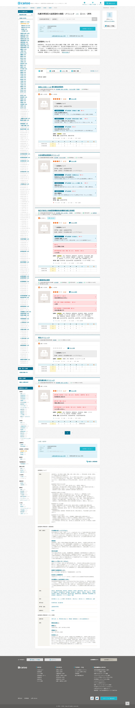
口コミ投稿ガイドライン (81, 669)
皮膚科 (21, 444)
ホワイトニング (23, 500)
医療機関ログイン (108, 659)
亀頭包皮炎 (80, 590)
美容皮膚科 (22, 446)
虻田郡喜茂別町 (25, 153)
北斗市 (23, 107)
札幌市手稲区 (24, 45)
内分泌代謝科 (23, 402)
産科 (21, 468)
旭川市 (23, 52)
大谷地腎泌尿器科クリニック (49, 155)
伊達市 (23, 102)
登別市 (23, 99)
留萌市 (23, 67)
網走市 (23, 65)
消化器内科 (22, 398)
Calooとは (84, 4)
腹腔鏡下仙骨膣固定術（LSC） (59, 570)
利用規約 (77, 673)
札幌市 (50, 7)
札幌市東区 (24, 36)
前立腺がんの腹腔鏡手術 (57, 574)
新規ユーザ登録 (92, 4)
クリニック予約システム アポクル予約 (103, 677)
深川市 (23, 95)
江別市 (23, 76)
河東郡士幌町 (24, 315)
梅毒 (73, 595)
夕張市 (23, 61)
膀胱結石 (70, 590)
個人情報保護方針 (79, 675)
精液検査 (54, 540)
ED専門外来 (54, 602)
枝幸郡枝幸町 (24, 251)
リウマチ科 (22, 405)
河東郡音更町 (24, 313)
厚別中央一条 (25, 25)
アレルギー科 (23, 407)
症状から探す (59, 671)
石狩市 (23, 106)
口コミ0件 (72, 348)
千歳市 (23, 88)
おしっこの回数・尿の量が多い (65, 598)
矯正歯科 (22, 491)
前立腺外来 (60, 602)
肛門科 (21, 452)
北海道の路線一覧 (23, 372)
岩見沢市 (23, 63)
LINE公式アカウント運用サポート (102, 688)
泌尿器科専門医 (55, 606)
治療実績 (95, 213)
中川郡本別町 (24, 338)
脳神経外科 (22, 431)
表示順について (94, 71)
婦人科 (21, 470)
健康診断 (22, 511)
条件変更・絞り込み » (88, 28)
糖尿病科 (22, 404)
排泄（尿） (54, 618)
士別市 (23, 81)
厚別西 (24, 29)
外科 (21, 422)
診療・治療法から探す (61, 681)
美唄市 (23, 72)
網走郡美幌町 (24, 262)
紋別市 (23, 79)
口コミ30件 (74, 222)
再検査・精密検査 (73, 618)
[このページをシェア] (92, 698)
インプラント (23, 498)
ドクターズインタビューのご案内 (102, 675)
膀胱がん (89, 592)
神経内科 (22, 409)
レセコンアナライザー (99, 681)
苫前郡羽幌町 (24, 239)
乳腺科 (21, 429)
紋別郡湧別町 (24, 278)
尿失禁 (53, 590)
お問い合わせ (34, 698)
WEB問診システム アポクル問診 (102, 679)
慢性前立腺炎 (71, 593)
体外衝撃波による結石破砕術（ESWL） (61, 579)
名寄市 (23, 83)
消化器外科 (22, 427)
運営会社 (20, 698)
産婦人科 (22, 472)
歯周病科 (22, 492)
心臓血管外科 (23, 426)
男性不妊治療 (55, 551)
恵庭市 (23, 100)
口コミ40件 (74, 292)
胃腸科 (21, 400)
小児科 (21, 476)
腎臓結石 (56, 592)
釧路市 (23, 56)
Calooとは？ (40, 669)
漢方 (21, 504)
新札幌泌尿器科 (50, 87)
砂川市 (23, 91)
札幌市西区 (24, 44)
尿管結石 (54, 630)
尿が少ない (75, 598)
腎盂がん (84, 592)
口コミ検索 (40, 673)
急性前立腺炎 (64, 593)
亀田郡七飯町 (24, 120)
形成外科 (22, 435)
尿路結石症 (59, 595)
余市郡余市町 (24, 171)
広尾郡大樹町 (24, 329)
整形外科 (22, 433)
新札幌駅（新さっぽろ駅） (62, 89)
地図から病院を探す (23, 382)
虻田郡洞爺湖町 (25, 295)
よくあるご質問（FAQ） (81, 671)
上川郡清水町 (24, 322)
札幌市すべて (24, 21)
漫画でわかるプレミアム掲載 (101, 673)
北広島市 (23, 104)
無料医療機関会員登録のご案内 (101, 669)
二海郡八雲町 (24, 125)
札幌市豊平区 (24, 40)
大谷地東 (24, 31)
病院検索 (32, 7)
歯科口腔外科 (23, 496)
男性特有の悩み (62, 618)
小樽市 (23, 51)
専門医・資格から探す (61, 675)
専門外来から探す (60, 677)
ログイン (100, 4)
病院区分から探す (60, 679)
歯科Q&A (39, 679)
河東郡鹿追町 (24, 318)
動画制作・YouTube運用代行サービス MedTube (105, 690)
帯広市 (23, 58)
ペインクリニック (24, 508)
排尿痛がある (89, 598)
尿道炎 (75, 590)
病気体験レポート (41, 675)
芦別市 (23, 74)
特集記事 (39, 677)
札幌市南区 (24, 42)
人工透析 (22, 414)
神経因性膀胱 (59, 590)
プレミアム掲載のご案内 (100, 671)
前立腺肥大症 (62, 592)
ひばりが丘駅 (72, 89)
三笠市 (23, 84)
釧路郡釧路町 (24, 345)
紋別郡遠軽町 (24, 276)
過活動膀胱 (90, 593)
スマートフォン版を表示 (109, 698)
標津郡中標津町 (25, 359)
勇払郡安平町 (24, 297)
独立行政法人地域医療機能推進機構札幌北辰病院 (56, 211)
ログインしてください (110, 21)
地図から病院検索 (92, 461)
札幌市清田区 (24, 47)
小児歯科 (22, 494)
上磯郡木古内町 (25, 118)
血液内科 (22, 411)
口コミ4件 (73, 99)
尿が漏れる (54, 598)
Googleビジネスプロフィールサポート (103, 686)
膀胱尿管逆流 (78, 593)
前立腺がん (73, 592)
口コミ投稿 (40, 681)
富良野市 (23, 97)
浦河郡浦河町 (24, 306)
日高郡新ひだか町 (25, 311)
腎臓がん (79, 592)
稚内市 (23, 70)
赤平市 (23, 77)
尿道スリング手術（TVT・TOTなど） (60, 561)
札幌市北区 (24, 35)
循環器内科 (22, 397)
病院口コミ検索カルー (23, 7)
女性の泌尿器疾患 (83, 618)
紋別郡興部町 (24, 281)
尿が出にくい (82, 598)
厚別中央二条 (25, 27)
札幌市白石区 (24, 38)
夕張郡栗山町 (24, 184)
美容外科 (22, 436)
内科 (21, 393)
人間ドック (22, 513)
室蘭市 (23, 54)
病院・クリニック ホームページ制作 (102, 684)
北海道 (44, 7)
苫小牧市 (23, 68)
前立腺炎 (68, 592)
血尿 (94, 598)
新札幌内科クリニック (46, 380)
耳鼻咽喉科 (22, 463)
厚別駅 (77, 89)
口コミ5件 (73, 391)
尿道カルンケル (87, 590)
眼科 (21, 459)
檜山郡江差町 (24, 129)
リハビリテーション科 (25, 438)
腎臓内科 (22, 413)
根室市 (23, 86)
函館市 (23, 49)
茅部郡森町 (24, 123)
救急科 (21, 506)
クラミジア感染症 (67, 595)
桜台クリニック (44, 338)
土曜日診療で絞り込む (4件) (59, 36)
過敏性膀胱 (84, 593)
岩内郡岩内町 (24, 161)
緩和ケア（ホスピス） (25, 416)
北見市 (23, 60)
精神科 (21, 483)
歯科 (21, 489)
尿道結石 (65, 590)
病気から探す (59, 669)
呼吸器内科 (22, 395)
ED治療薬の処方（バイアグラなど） (60, 530)
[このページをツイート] (97, 698)
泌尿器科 (39, 7)
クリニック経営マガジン (100, 682)
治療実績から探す (60, 673)
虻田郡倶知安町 (25, 157)
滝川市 (23, 90)
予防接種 (22, 510)
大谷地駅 (56, 157)
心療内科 (22, 484)
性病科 (53, 610)
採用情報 (26, 698)
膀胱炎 (58, 593)
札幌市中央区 (24, 33)
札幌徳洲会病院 (44, 280)
